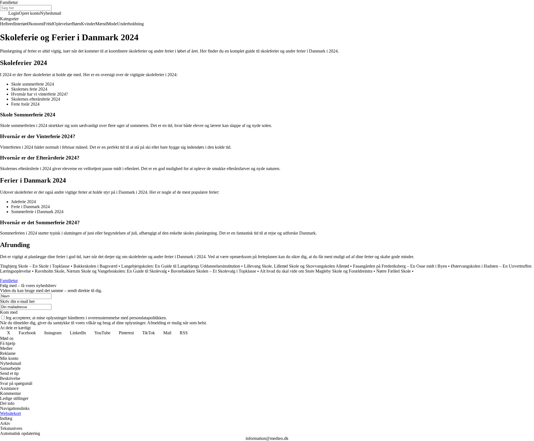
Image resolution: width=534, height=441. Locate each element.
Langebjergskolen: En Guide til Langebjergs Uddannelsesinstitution (180, 266)
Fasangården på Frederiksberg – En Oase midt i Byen (400, 266)
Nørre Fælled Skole (393, 271)
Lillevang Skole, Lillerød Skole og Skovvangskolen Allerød (296, 266)
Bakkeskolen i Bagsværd (95, 266)
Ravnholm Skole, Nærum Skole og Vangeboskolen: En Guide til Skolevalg (101, 271)
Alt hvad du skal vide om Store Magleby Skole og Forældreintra (316, 271)
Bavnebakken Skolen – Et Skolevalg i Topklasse (213, 271)
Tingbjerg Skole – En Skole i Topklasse (35, 266)
